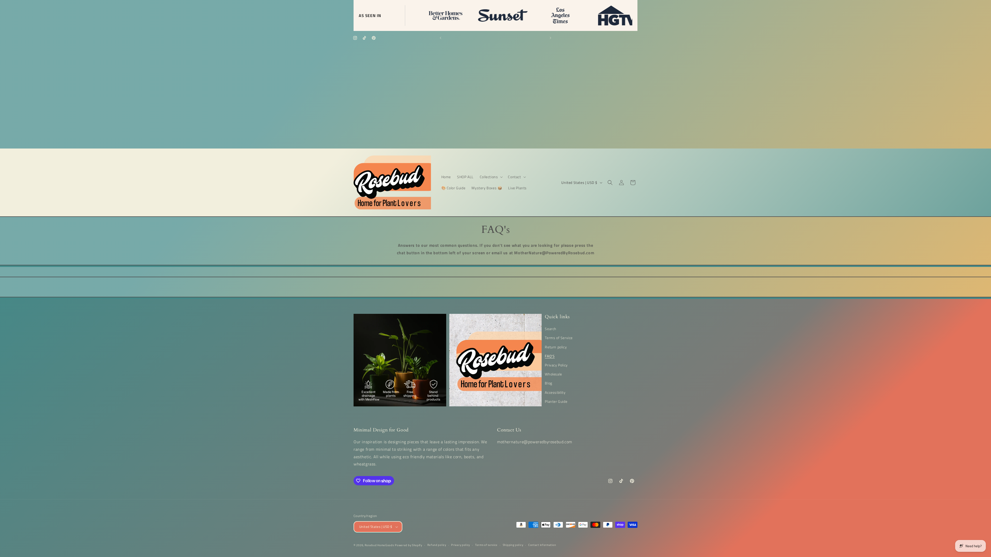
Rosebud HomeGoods (379, 545)
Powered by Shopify (408, 545)
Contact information (542, 545)
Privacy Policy (556, 365)
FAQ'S (550, 356)
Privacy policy (460, 545)
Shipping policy (513, 545)
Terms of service (486, 545)
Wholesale (553, 374)
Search (550, 328)
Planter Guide (556, 401)
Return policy (556, 347)
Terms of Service (559, 337)
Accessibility (555, 392)
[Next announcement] (550, 38)
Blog (548, 383)
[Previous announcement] (440, 38)
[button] (491, 176)
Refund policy (436, 545)
